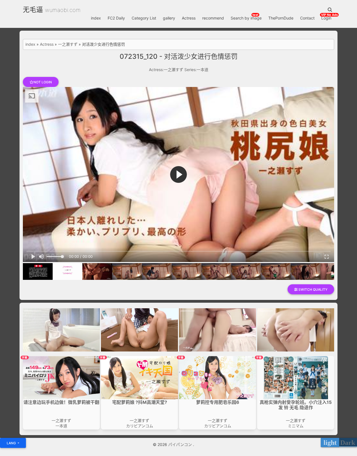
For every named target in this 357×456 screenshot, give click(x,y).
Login (326, 18)
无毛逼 (33, 10)
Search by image (246, 18)
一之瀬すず (68, 44)
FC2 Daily (116, 18)
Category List (144, 18)
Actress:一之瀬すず (166, 69)
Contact (307, 18)
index (96, 18)
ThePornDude (280, 18)
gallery (169, 18)
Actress (189, 18)
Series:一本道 (196, 69)
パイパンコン (180, 444)
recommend (213, 18)
